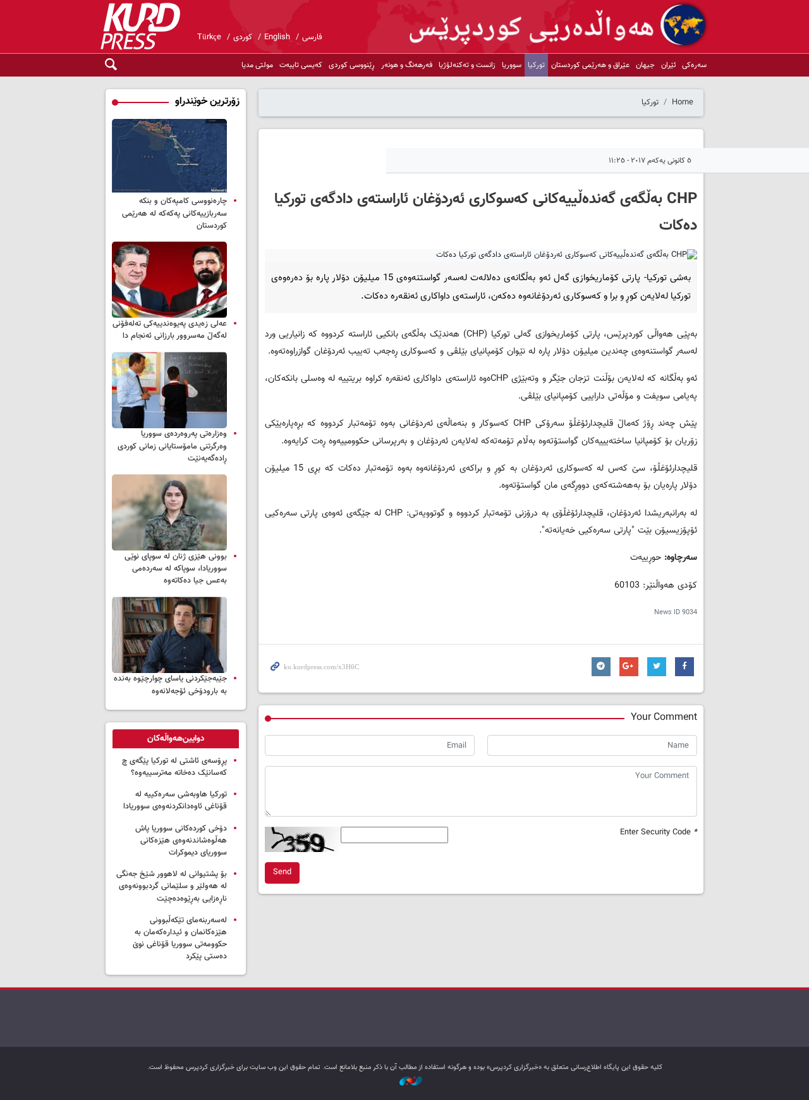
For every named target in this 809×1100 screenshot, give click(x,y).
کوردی (242, 37)
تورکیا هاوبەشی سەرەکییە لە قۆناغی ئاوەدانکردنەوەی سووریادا (175, 800)
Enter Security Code (658, 833)
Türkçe (209, 37)
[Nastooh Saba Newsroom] (404, 1082)
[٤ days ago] (169, 157)
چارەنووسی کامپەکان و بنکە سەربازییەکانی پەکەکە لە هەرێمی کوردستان (174, 213)
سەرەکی (694, 65)
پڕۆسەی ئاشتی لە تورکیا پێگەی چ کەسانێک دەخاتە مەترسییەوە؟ (174, 767)
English (277, 37)
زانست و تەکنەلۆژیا (467, 65)
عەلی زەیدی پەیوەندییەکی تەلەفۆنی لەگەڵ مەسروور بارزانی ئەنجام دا (170, 330)
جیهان (645, 65)
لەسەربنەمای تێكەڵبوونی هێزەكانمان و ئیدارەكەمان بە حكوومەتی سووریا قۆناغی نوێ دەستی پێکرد (180, 938)
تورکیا (536, 65)
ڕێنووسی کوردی (352, 65)
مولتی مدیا (257, 65)
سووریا (511, 65)
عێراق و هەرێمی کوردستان (590, 65)
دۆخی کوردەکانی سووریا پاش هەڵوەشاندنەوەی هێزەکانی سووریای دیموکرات (181, 840)
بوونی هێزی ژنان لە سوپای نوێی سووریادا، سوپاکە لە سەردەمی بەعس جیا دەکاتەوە (176, 568)
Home (682, 102)
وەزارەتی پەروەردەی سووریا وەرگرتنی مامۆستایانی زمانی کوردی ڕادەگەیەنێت (172, 446)
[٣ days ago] (169, 512)
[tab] (176, 739)
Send (282, 872)
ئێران (668, 65)
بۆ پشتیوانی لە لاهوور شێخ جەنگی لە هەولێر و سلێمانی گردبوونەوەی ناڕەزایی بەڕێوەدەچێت (171, 886)
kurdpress (560, 25)
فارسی (312, 37)
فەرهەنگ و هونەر (406, 65)
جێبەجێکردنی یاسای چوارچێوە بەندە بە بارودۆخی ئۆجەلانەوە (170, 684)
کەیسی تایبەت (300, 65)
